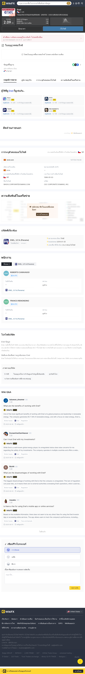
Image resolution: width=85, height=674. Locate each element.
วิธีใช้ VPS (5, 628)
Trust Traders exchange (30, 656)
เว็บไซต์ (63, 29)
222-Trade (15, 656)
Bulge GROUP (7, 653)
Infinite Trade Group (49, 653)
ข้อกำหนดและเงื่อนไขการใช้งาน (46, 619)
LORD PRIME (29, 653)
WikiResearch (70, 623)
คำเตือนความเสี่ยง (26, 619)
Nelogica (62, 656)
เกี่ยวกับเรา (5, 619)
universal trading (66, 653)
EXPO (60, 623)
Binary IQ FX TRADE (49, 656)
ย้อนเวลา (21, 29)
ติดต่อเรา (15, 619)
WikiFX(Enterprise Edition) (26, 623)
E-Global (5, 656)
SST (38, 653)
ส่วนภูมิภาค (32, 628)
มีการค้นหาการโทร (8, 623)
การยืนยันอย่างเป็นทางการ (47, 623)
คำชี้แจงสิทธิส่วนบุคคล (67, 619)
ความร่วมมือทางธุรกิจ (18, 628)
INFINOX (18, 653)
